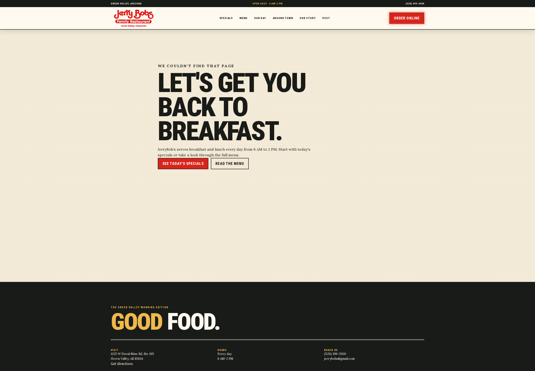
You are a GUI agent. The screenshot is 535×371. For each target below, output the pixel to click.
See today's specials (183, 163)
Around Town (283, 18)
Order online (407, 18)
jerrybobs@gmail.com (339, 359)
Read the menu (229, 163)
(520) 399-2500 (415, 3)
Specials (226, 18)
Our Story (308, 18)
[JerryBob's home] (135, 18)
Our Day (260, 18)
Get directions (122, 363)
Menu (243, 18)
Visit (326, 18)
